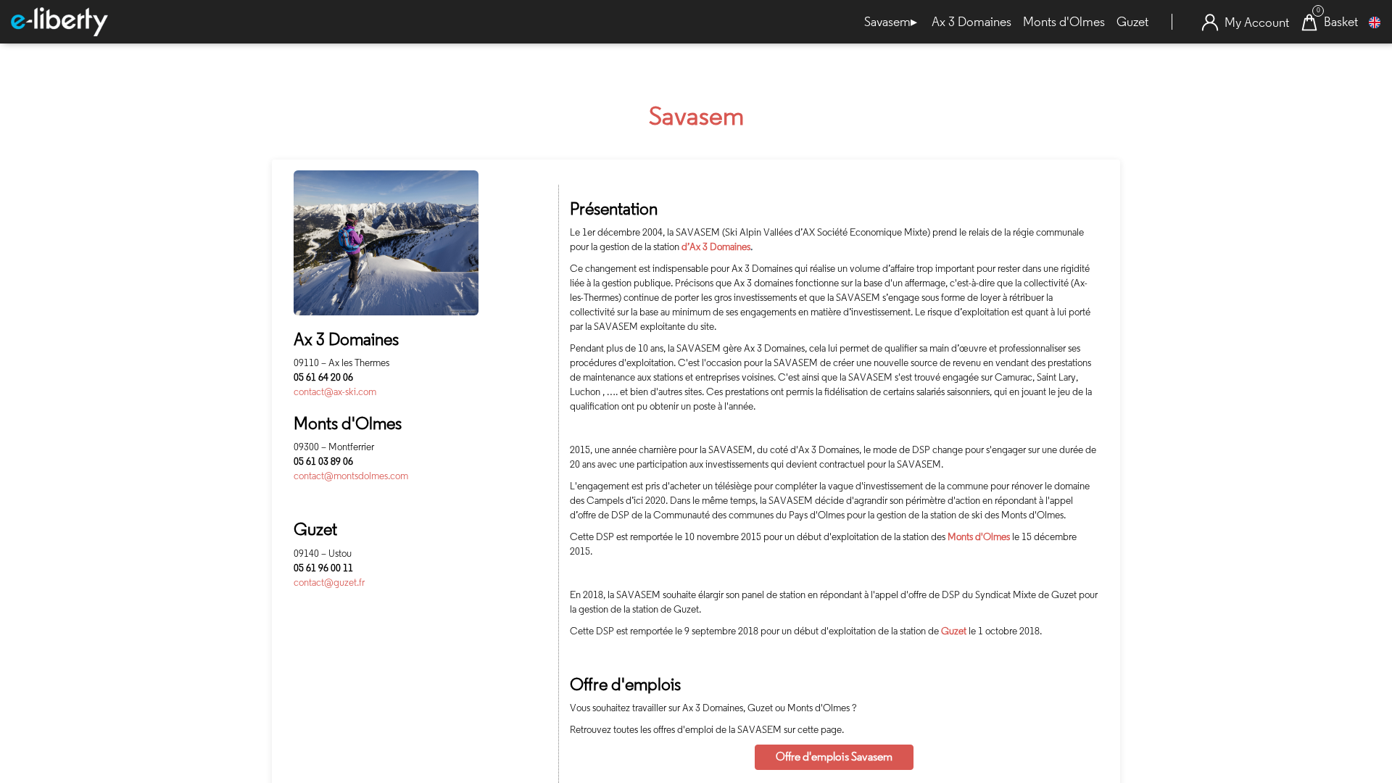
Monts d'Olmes (1064, 22)
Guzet (1132, 22)
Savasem (890, 22)
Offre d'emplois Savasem (834, 756)
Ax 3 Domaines (971, 22)
